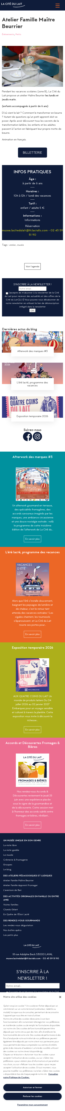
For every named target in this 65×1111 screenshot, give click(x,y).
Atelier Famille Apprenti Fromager (20, 885)
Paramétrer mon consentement (32, 1104)
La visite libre (10, 845)
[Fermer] (60, 997)
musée (20, 244)
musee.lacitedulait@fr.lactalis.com (23, 958)
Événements (8, 34)
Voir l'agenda (32, 266)
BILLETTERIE (32, 153)
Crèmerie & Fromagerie (15, 859)
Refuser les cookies (32, 1096)
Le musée (8, 854)
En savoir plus (32, 538)
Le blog (7, 869)
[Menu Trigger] (58, 5)
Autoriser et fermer (32, 1087)
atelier (12, 244)
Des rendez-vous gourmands (21, 920)
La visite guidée (11, 850)
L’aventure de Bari (12, 890)
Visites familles (10, 904)
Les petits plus (10, 935)
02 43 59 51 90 (51, 958)
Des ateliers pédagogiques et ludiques (27, 875)
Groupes (7, 864)
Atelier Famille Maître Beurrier (18, 880)
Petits (18, 34)
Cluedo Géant (10, 909)
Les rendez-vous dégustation (18, 925)
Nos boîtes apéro (12, 930)
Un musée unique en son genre (22, 840)
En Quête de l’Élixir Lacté (16, 914)
